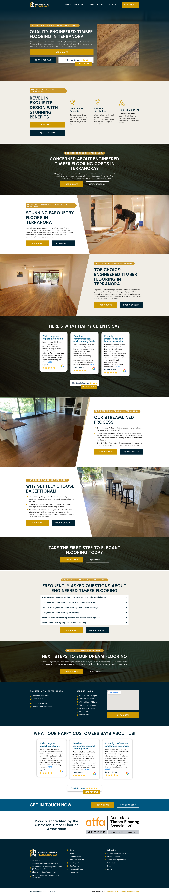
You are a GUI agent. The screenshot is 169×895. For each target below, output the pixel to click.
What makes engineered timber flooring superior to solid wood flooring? (74, 597)
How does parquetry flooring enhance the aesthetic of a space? (71, 618)
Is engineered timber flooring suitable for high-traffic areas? (69, 602)
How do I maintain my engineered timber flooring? (64, 623)
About (100, 5)
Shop (91, 5)
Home (68, 5)
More (87, 367)
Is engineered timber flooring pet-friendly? (61, 612)
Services (79, 5)
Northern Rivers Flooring (39, 891)
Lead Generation (132, 891)
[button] (37, 353)
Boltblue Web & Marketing (114, 891)
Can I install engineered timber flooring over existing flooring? (70, 607)
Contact (114, 5)
